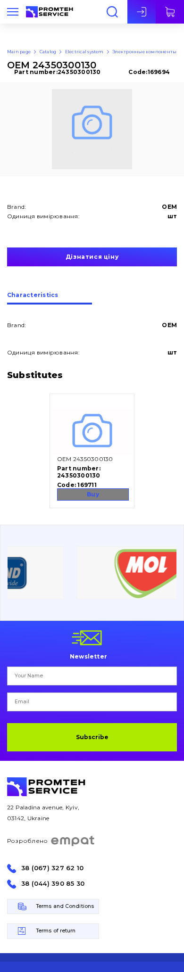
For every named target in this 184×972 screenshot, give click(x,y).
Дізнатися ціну (92, 256)
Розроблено (27, 840)
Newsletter (88, 656)
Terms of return (56, 931)
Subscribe (92, 737)
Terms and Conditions (65, 906)
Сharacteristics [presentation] (33, 295)
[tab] (49, 298)
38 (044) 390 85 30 (52, 884)
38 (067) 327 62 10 (52, 868)
